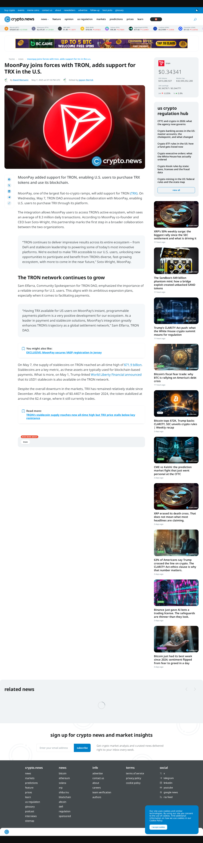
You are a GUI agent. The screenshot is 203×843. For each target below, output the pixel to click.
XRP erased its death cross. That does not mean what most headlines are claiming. (175, 517)
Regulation (64, 811)
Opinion (69, 19)
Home (12, 59)
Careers (96, 787)
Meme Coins (33, 10)
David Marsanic (21, 80)
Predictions (116, 19)
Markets (101, 19)
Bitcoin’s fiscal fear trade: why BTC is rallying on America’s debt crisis (175, 377)
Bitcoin (62, 773)
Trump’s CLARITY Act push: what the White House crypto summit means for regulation (175, 331)
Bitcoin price (15, 28)
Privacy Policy (133, 778)
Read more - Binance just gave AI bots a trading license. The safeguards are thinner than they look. (176, 592)
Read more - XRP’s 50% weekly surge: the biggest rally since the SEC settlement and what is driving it (176, 214)
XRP (61, 787)
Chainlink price (188, 28)
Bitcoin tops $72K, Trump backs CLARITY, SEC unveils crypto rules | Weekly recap (175, 424)
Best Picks (107, 10)
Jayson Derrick (86, 80)
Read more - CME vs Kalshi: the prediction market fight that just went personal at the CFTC (176, 450)
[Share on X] (9, 185)
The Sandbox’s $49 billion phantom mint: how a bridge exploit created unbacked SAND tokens (174, 283)
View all (176, 190)
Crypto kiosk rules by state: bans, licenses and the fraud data (174, 169)
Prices (130, 19)
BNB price (90, 28)
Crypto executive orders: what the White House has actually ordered (175, 156)
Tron (25, 441)
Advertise (82, 10)
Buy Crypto (9, 10)
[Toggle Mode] (197, 10)
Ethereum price (42, 28)
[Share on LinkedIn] (9, 191)
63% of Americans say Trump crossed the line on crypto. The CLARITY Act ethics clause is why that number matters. (175, 565)
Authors (96, 797)
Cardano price (163, 28)
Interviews (31, 816)
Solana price (114, 28)
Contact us (47, 10)
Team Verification (101, 792)
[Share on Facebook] (9, 179)
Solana (62, 782)
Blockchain (65, 797)
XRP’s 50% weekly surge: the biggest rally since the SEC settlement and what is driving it (175, 235)
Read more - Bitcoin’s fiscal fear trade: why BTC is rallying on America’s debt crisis (176, 357)
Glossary (119, 10)
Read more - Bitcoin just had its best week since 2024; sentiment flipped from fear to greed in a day (176, 639)
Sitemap (29, 820)
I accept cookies (158, 827)
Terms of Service (135, 773)
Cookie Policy (133, 782)
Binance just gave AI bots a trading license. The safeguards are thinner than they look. (174, 613)
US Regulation (85, 19)
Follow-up (95, 10)
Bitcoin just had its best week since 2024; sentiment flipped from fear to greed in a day (173, 659)
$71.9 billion (133, 365)
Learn (140, 19)
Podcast (29, 811)
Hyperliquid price (139, 28)
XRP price (67, 28)
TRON (168, 63)
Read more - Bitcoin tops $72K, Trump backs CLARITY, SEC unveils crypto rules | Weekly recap (176, 403)
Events (21, 10)
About (58, 10)
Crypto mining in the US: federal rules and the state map (176, 180)
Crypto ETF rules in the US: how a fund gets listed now (175, 145)
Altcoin (62, 801)
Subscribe (82, 747)
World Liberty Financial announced (116, 374)
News (44, 19)
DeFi (61, 806)
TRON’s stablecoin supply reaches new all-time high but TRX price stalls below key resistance (80, 416)
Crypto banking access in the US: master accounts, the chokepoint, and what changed (176, 134)
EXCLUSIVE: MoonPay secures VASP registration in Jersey (64, 352)
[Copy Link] (9, 203)
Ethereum (64, 778)
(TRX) (133, 193)
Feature (56, 19)
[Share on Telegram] (9, 197)
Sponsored (65, 816)
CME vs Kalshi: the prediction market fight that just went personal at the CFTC (173, 470)
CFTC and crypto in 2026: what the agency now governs (175, 122)
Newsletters (69, 10)
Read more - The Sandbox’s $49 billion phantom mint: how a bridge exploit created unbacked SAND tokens (176, 261)
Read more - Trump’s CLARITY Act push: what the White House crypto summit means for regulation (176, 310)
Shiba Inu (64, 792)
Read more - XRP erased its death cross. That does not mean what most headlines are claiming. (176, 496)
